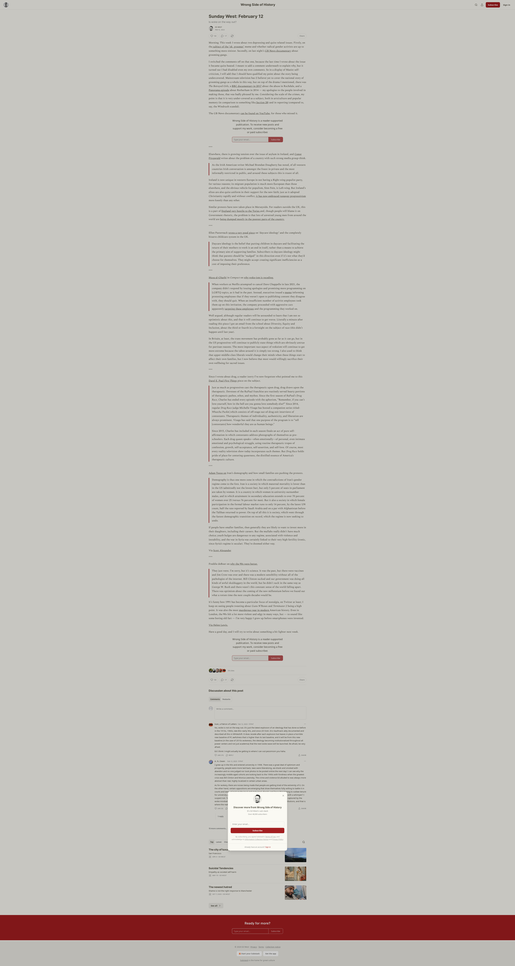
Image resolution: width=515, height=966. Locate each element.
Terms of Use (270, 836)
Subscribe (257, 830)
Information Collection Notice (256, 839)
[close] (283, 795)
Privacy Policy (277, 839)
